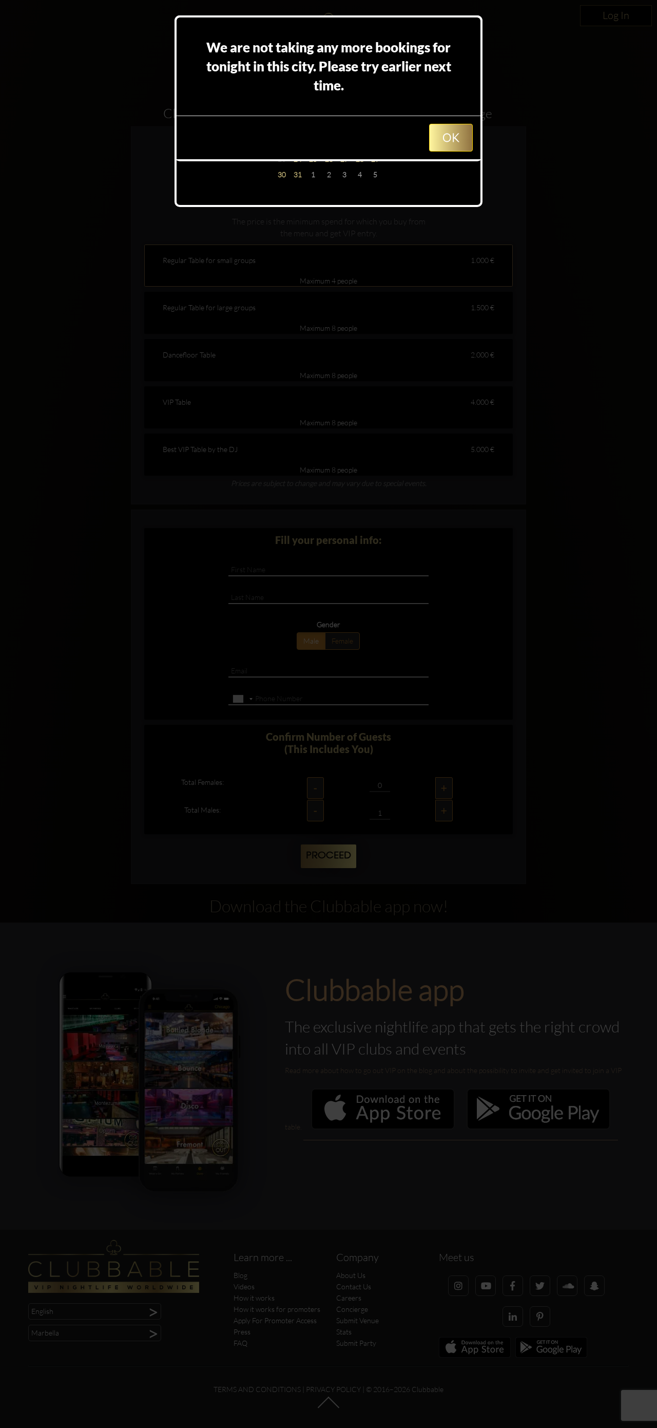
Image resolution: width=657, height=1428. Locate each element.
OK (450, 137)
